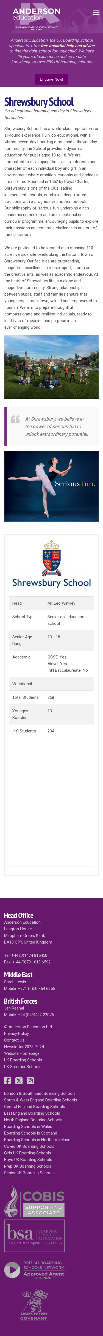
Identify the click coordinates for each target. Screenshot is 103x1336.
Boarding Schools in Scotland (30, 1133)
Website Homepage (22, 1053)
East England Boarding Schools (32, 1113)
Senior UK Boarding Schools (29, 1172)
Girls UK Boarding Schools (27, 1153)
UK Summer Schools (22, 1066)
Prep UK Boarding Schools (27, 1166)
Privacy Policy (16, 1033)
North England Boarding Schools (33, 1119)
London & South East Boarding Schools (40, 1093)
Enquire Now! (51, 79)
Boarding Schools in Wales (28, 1126)
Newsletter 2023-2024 (24, 1046)
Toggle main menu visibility (96, 12)
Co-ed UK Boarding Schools (29, 1146)
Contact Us (14, 1040)
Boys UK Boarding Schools (28, 1159)
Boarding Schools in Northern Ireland (37, 1139)
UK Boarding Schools (23, 1060)
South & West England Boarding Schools (40, 1100)
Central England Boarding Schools (34, 1106)
